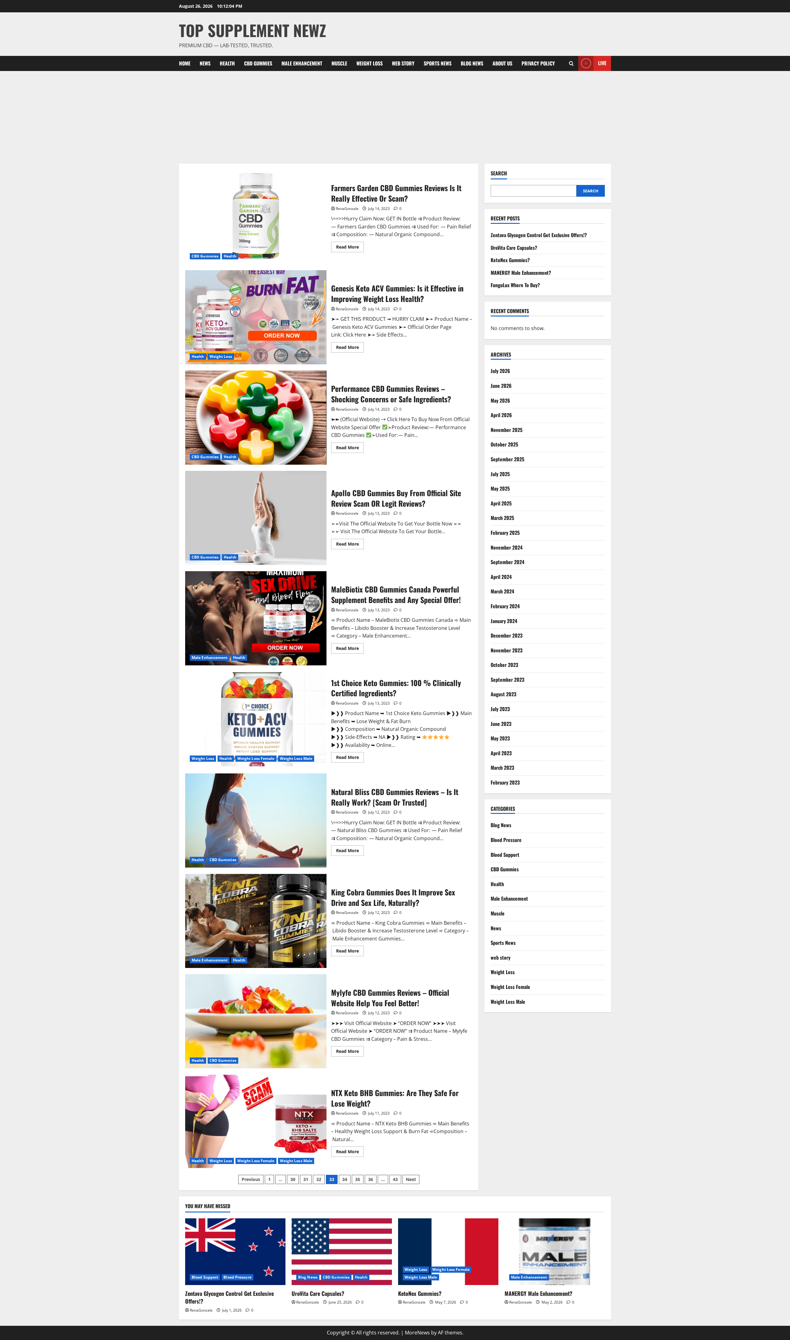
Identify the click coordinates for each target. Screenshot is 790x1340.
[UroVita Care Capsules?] (342, 1251)
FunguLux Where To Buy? (515, 285)
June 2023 (501, 723)
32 (318, 1179)
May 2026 (500, 400)
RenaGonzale (347, 208)
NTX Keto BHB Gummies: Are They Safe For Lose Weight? (255, 1121)
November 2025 (506, 429)
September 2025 (507, 459)
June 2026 (501, 385)
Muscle (339, 63)
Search (499, 173)
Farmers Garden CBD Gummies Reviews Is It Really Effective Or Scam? (255, 217)
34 (344, 1179)
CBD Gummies (258, 63)
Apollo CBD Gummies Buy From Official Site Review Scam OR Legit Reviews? (255, 518)
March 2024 (502, 591)
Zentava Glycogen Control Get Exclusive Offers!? (539, 235)
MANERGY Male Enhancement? (521, 272)
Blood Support (505, 854)
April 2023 (501, 753)
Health (227, 63)
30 (292, 1179)
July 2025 (500, 473)
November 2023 (506, 650)
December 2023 (506, 635)
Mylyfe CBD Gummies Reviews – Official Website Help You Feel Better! (255, 1021)
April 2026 (501, 415)
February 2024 (505, 606)
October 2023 (504, 664)
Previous (251, 1179)
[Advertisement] (395, 117)
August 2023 (503, 694)
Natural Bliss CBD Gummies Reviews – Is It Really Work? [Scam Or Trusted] (255, 820)
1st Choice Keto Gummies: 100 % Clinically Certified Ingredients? (255, 719)
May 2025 (500, 488)
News (205, 63)
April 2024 (501, 576)
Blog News (472, 63)
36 (370, 1179)
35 (357, 1179)
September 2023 (507, 679)
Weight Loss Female (256, 758)
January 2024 (504, 620)
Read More (350, 248)
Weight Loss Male (296, 758)
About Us (502, 63)
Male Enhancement (301, 63)
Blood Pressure (506, 840)
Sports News (437, 63)
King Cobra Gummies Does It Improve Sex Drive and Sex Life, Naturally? (255, 921)
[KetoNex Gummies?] (448, 1251)
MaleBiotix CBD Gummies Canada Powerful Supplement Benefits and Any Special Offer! (255, 618)
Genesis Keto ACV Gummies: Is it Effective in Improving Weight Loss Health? (255, 317)
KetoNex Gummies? (510, 260)
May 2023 (500, 738)
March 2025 (502, 517)
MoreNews (417, 1332)
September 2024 (507, 562)
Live (602, 63)
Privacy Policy (538, 63)
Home (184, 63)
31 (305, 1179)
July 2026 (500, 371)
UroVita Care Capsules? (514, 247)
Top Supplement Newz (252, 30)
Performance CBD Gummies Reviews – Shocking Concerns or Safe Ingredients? (255, 418)
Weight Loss (369, 63)
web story (403, 63)
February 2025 (505, 532)
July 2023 (500, 709)
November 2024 (506, 547)
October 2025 (504, 444)
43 (395, 1179)
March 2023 (502, 767)
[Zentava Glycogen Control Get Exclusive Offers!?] (235, 1251)
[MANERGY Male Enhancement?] (555, 1251)
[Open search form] (571, 63)
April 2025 (501, 503)
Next (411, 1179)
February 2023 (505, 782)
